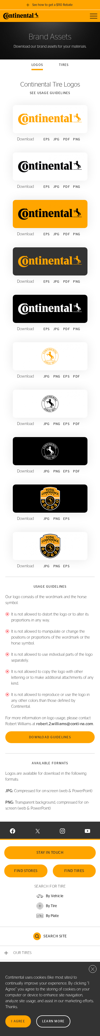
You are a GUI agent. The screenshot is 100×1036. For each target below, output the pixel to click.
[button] (47, 906)
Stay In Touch (50, 853)
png (76, 139)
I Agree (18, 1021)
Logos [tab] (37, 64)
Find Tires (74, 871)
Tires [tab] (64, 64)
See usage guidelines (50, 93)
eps (46, 139)
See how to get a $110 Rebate (52, 4)
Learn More (53, 1021)
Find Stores (26, 871)
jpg (56, 139)
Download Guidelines (50, 737)
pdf (66, 139)
